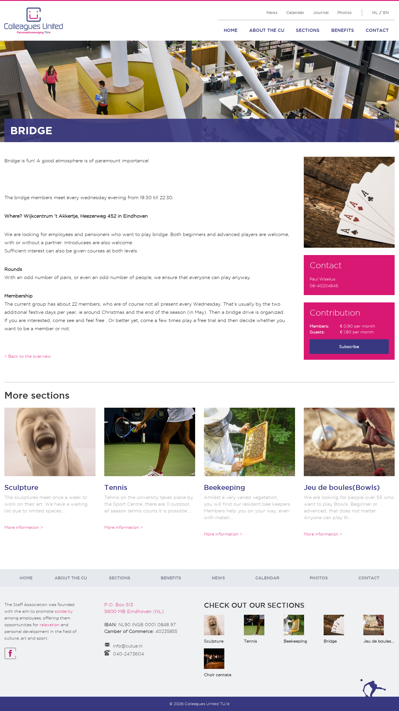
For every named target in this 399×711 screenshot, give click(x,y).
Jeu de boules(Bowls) (342, 487)
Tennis (115, 487)
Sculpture (21, 487)
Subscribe (349, 346)
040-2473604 (128, 654)
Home (230, 30)
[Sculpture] (50, 442)
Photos (344, 12)
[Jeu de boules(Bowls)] (349, 442)
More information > (23, 527)
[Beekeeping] (249, 442)
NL (375, 12)
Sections (308, 30)
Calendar (295, 12)
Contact (377, 30)
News (271, 12)
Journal (321, 12)
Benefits (342, 30)
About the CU (266, 30)
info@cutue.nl (128, 646)
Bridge (330, 641)
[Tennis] (149, 442)
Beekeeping (224, 487)
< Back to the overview (27, 356)
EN (386, 12)
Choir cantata (217, 674)
